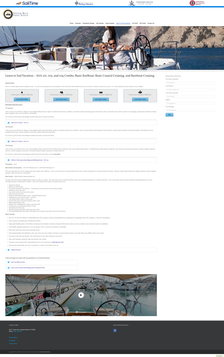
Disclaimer (12, 340)
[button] (81, 123)
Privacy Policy (13, 337)
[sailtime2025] (26, 2)
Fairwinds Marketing (45, 352)
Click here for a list (57, 242)
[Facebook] (115, 330)
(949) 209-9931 (17, 331)
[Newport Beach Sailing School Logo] (16, 8)
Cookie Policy (13, 343)
